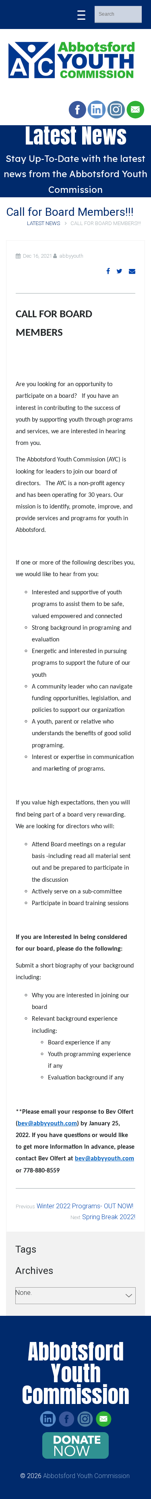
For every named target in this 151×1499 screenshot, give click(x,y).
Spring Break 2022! (108, 1217)
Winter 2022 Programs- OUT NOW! (85, 1206)
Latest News (44, 223)
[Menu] (81, 14)
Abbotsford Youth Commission (86, 1476)
